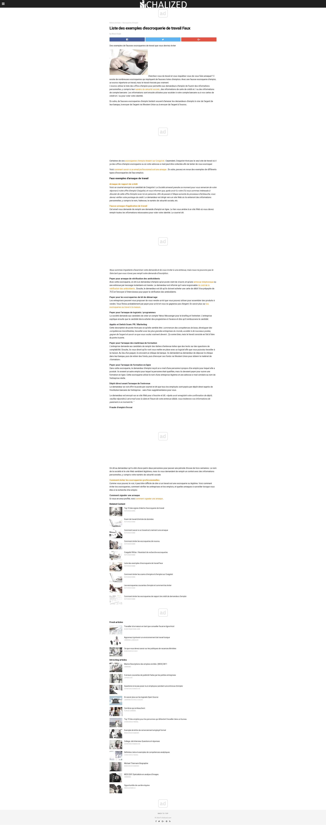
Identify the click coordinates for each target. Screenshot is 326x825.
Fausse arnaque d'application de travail (128, 206)
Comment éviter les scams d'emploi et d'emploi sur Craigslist (148, 574)
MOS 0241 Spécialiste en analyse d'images (141, 774)
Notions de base (115, 23)
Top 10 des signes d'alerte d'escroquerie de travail (144, 508)
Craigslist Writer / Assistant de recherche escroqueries (146, 552)
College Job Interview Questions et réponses (142, 741)
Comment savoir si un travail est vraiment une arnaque (146, 530)
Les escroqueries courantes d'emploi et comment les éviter (148, 585)
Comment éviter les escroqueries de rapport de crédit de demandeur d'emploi (155, 596)
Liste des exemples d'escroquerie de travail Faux (143, 563)
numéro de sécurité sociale (147, 89)
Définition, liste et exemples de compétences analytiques (147, 752)
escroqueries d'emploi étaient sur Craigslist (144, 161)
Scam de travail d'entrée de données (139, 519)
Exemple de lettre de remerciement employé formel (145, 730)
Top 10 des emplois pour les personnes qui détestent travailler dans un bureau (155, 719)
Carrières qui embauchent (134, 708)
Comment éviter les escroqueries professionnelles (134, 480)
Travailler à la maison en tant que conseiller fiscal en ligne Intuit (149, 626)
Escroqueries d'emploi (130, 23)
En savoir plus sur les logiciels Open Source (141, 697)
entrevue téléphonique (203, 282)
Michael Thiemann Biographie (136, 763)
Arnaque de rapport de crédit (124, 184)
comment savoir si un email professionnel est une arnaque (140, 169)
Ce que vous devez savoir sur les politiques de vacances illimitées (150, 648)
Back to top (163, 813)
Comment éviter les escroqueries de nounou (142, 541)
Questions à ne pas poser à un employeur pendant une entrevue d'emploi (153, 686)
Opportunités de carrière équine (137, 785)
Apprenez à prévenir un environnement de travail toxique (147, 637)
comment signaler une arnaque (149, 498)
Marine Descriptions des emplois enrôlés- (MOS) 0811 (145, 664)
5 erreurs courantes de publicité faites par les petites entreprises (150, 675)
